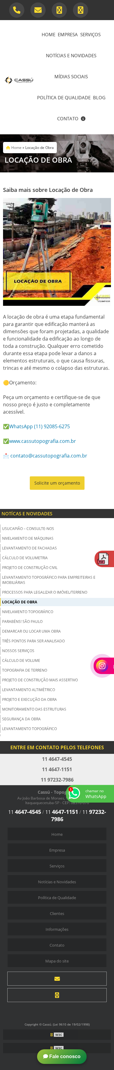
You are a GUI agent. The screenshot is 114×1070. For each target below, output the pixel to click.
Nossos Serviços (18, 650)
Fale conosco (64, 1056)
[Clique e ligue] (16, 10)
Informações (57, 929)
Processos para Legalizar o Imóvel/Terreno (44, 592)
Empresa (68, 34)
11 (24, 812)
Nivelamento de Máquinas (28, 538)
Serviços (90, 34)
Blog (99, 97)
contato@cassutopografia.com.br (48, 455)
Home (48, 34)
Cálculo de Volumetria (25, 557)
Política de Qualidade (64, 97)
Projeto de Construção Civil (29, 567)
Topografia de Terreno (24, 670)
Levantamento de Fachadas (29, 548)
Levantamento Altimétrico (28, 689)
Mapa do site (57, 961)
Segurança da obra (21, 719)
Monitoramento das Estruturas (34, 709)
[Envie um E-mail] (38, 10)
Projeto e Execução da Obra (29, 699)
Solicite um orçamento (57, 483)
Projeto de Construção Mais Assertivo (40, 680)
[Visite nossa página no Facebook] (59, 10)
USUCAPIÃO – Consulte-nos (28, 528)
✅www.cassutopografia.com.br (39, 441)
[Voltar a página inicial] (19, 76)
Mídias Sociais (71, 76)
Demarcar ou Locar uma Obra (31, 631)
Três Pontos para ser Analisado (33, 641)
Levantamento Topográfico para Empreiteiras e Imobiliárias (48, 580)
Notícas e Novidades (27, 513)
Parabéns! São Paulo (22, 621)
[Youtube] (80, 10)
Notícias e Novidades (71, 55)
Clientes (57, 913)
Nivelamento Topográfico (27, 611)
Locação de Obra (19, 602)
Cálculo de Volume (21, 660)
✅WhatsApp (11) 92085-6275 (36, 426)
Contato (67, 118)
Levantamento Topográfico (29, 728)
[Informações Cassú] (83, 119)
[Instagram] (57, 995)
